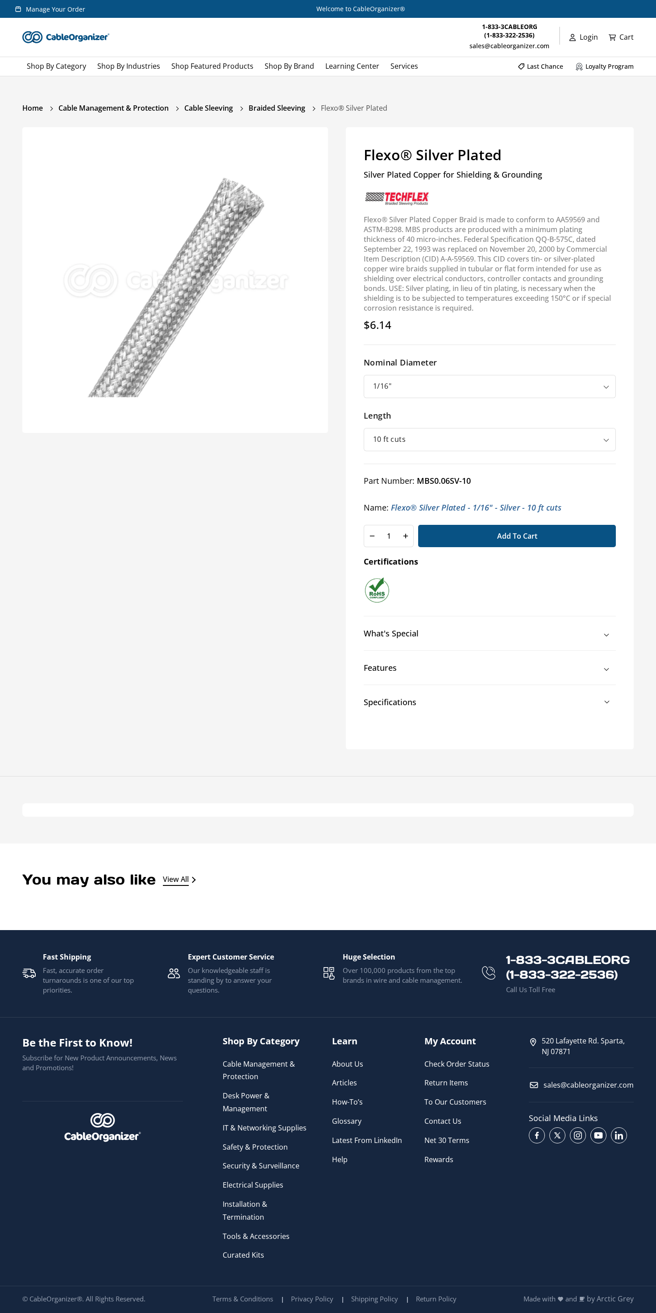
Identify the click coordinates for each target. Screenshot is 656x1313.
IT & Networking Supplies (265, 1128)
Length (377, 415)
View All (176, 879)
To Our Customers (455, 1102)
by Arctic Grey (610, 1299)
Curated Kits (243, 1255)
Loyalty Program (609, 66)
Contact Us (442, 1121)
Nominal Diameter (400, 362)
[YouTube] (598, 1135)
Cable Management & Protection (113, 108)
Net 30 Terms (446, 1140)
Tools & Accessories (256, 1236)
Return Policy (436, 1298)
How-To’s (347, 1102)
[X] (557, 1135)
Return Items (446, 1083)
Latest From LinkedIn (367, 1140)
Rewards (438, 1159)
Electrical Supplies (253, 1185)
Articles (344, 1083)
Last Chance (545, 66)
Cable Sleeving (208, 108)
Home (32, 108)
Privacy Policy (312, 1298)
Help (340, 1159)
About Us (347, 1064)
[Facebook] (537, 1135)
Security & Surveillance (261, 1166)
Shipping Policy (374, 1298)
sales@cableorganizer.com (509, 46)
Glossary (346, 1121)
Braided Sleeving (277, 108)
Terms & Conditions (242, 1298)
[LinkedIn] (619, 1135)
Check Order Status (457, 1064)
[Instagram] (578, 1135)
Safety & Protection (255, 1147)
